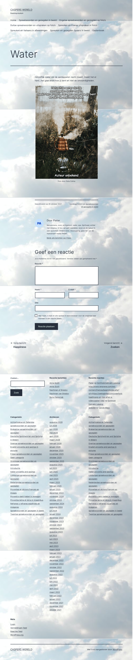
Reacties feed (16, 631)
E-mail (71, 289)
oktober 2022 (56, 567)
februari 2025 (56, 486)
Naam (38, 289)
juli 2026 (53, 426)
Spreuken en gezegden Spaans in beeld (70, 30)
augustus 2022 (56, 574)
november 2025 (57, 454)
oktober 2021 (55, 610)
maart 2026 (55, 440)
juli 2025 (53, 468)
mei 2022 (54, 585)
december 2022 (56, 560)
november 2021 (56, 606)
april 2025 (54, 479)
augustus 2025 (56, 465)
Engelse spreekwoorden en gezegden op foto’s (82, 20)
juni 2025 (54, 472)
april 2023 (54, 546)
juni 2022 (54, 581)
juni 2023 (54, 539)
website (92, 408)
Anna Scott (54, 383)
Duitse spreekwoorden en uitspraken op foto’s (32, 25)
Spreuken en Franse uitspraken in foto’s (77, 25)
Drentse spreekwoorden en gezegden (27, 443)
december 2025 (56, 450)
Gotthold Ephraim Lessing (108, 383)
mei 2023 (54, 543)
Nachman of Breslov (59, 390)
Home (13, 20)
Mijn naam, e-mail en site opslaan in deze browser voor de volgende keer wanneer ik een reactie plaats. (67, 317)
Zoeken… (14, 378)
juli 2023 (53, 535)
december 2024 (57, 493)
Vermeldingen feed (18, 628)
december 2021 (56, 603)
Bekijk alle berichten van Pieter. (59, 238)
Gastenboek (98, 30)
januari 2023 (55, 557)
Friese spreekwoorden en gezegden (26, 454)
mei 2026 (54, 433)
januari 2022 (55, 599)
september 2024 (57, 504)
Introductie (15, 468)
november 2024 (57, 496)
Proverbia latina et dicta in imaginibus (26, 500)
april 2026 (54, 436)
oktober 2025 (56, 457)
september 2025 (57, 461)
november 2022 (57, 564)
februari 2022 (56, 596)
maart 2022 (55, 592)
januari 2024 (55, 514)
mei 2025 (54, 475)
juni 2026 (54, 429)
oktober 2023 (56, 525)
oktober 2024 (56, 500)
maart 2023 (55, 550)
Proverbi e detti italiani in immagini (25, 496)
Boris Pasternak (56, 397)
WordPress (117, 649)
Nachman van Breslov (59, 393)
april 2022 (54, 588)
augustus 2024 (56, 507)
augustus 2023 (56, 532)
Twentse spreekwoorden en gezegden (27, 514)
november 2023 (57, 521)
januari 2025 (55, 489)
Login (12, 624)
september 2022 (57, 571)
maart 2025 (55, 482)
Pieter (91, 383)
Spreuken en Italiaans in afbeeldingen (28, 30)
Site (36, 303)
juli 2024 (53, 511)
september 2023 (57, 528)
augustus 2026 (56, 422)
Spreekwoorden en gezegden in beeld (38, 20)
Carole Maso (104, 408)
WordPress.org (16, 635)
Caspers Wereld (21, 9)
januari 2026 (55, 447)
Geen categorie (17, 457)
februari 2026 (56, 443)
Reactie (39, 264)
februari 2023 (56, 553)
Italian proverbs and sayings (22, 472)
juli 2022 (53, 578)
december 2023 (56, 518)
